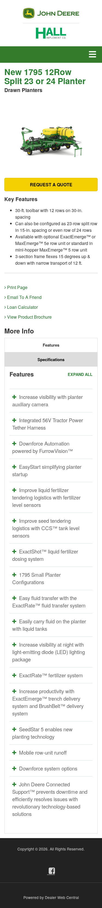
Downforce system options (48, 768)
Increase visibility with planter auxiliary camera (47, 400)
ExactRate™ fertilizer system (51, 675)
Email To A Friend (24, 297)
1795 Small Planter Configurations (36, 578)
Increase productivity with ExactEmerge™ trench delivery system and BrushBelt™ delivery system (48, 702)
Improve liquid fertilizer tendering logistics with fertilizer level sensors (46, 497)
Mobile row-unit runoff (43, 752)
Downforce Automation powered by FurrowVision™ (42, 447)
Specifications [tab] (51, 359)
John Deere (51, 15)
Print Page (16, 287)
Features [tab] (51, 345)
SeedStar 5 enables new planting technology (42, 733)
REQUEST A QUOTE (51, 184)
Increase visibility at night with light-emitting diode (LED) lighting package (48, 652)
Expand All (80, 374)
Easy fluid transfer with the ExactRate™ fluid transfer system (49, 601)
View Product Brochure (29, 317)
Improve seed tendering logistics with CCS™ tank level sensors (45, 528)
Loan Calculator (22, 307)
